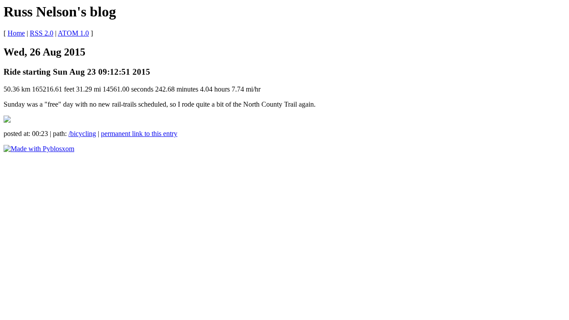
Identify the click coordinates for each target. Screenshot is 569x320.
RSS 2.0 (41, 33)
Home (16, 33)
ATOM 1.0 (73, 33)
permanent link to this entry (139, 133)
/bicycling (82, 133)
